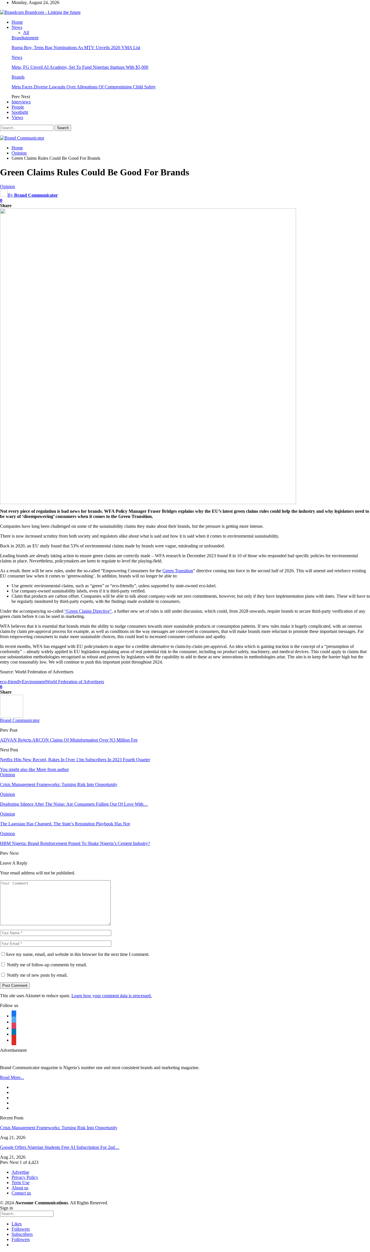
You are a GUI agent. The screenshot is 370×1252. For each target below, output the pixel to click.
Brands (18, 77)
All (26, 32)
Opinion (7, 186)
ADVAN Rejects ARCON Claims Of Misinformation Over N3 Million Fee (69, 740)
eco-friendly (11, 681)
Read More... (12, 1077)
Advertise (20, 1172)
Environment (34, 681)
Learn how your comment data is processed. (111, 995)
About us (20, 1187)
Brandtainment (25, 37)
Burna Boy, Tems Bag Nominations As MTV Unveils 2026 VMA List (76, 47)
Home (17, 22)
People (18, 107)
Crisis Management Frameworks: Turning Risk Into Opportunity (58, 1127)
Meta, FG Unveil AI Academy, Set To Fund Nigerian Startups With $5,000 (80, 67)
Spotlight (20, 112)
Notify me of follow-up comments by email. (47, 964)
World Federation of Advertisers (75, 681)
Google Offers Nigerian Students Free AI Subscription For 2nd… (59, 1147)
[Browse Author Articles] (11, 716)
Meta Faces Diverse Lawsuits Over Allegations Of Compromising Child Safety (84, 86)
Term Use (20, 1182)
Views (17, 117)
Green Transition (177, 570)
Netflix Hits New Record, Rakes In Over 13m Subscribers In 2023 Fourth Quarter (75, 759)
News (17, 27)
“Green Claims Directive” (88, 611)
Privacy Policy (25, 1177)
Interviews (21, 101)
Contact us (21, 1192)
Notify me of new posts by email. (37, 975)
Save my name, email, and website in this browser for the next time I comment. (77, 954)
